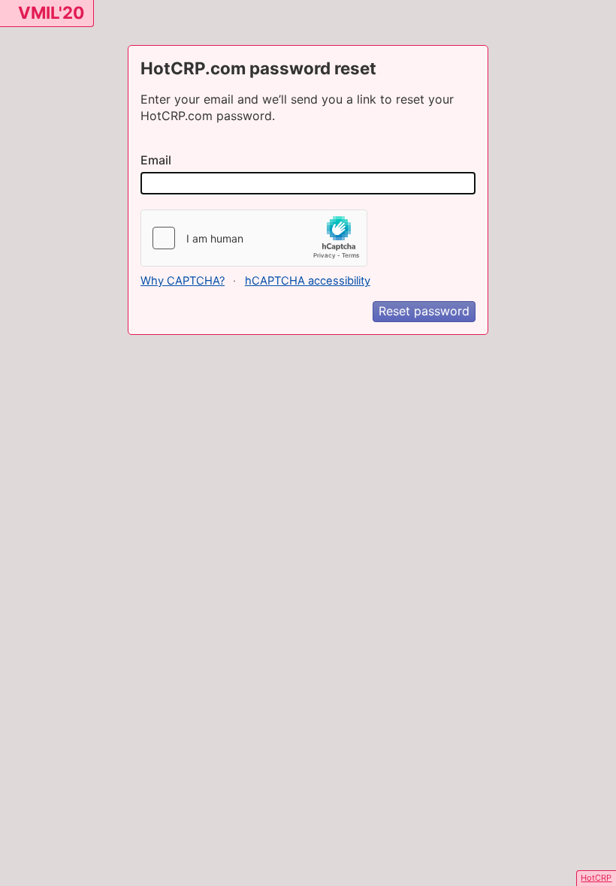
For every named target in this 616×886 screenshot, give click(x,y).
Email (155, 159)
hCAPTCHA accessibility (307, 281)
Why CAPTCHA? (182, 281)
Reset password (424, 310)
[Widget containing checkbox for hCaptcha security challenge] (253, 238)
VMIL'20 (51, 12)
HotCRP (596, 877)
